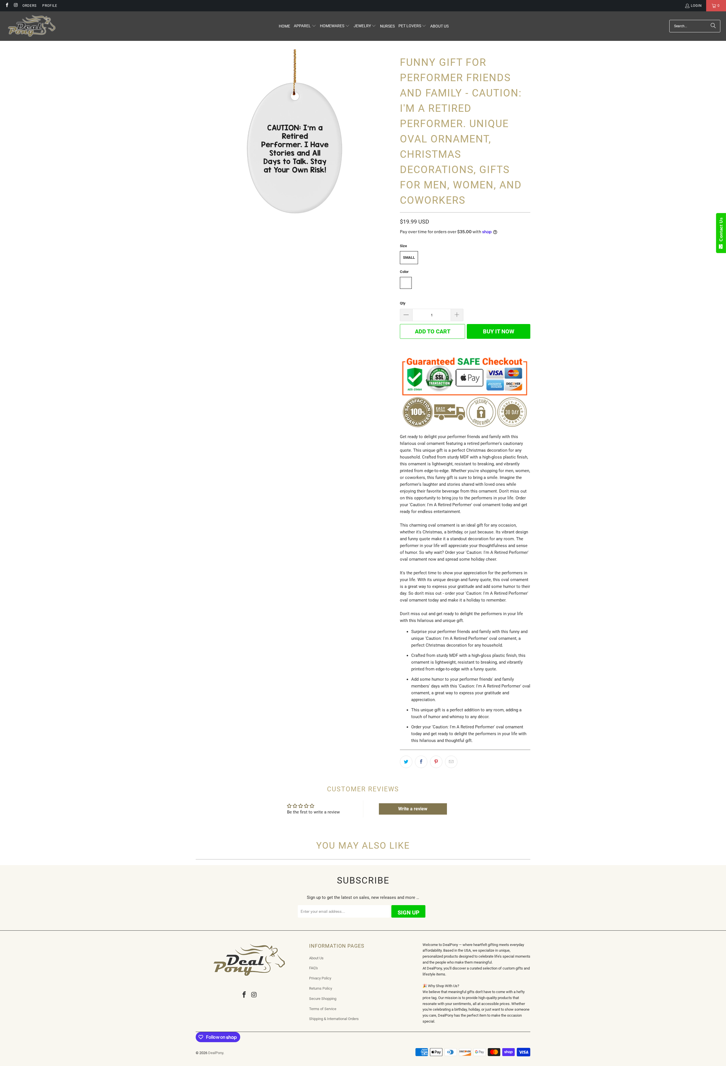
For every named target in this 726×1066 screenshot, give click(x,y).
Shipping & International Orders (334, 1019)
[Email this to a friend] (451, 762)
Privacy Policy (320, 978)
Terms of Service (322, 1009)
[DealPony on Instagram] (15, 6)
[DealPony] (32, 26)
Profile (49, 6)
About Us (316, 958)
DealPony (215, 1053)
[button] (305, 26)
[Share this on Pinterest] (436, 762)
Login (696, 6)
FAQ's (313, 968)
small (409, 257)
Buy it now (498, 331)
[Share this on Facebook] (421, 762)
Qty (403, 303)
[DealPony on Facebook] (6, 6)
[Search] (713, 26)
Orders (29, 6)
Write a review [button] (412, 808)
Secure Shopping (322, 998)
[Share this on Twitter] (406, 762)
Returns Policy (320, 988)
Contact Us (721, 230)
